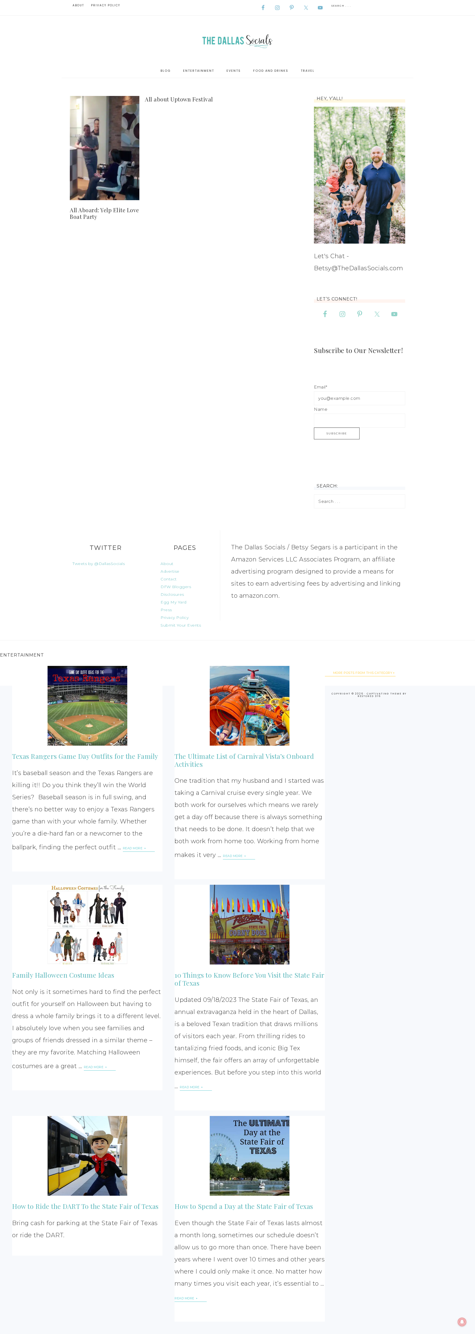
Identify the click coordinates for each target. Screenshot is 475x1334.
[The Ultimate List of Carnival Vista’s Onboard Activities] (250, 706)
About (167, 563)
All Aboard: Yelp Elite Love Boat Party (104, 213)
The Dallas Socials (237, 40)
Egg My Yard (174, 602)
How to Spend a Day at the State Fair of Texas (244, 1206)
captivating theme (384, 693)
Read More (133, 848)
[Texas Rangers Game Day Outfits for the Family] (87, 706)
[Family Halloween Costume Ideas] (87, 924)
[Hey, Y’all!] (359, 175)
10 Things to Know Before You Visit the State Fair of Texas (249, 979)
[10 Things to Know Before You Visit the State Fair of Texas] (250, 924)
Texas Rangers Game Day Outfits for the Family (85, 756)
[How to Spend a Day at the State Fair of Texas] (250, 1156)
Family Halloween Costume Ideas (63, 975)
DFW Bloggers (176, 586)
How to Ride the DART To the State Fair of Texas (85, 1206)
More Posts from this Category (363, 673)
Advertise (170, 571)
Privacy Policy (175, 617)
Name (320, 409)
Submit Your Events (181, 625)
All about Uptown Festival (179, 99)
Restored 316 (369, 696)
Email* (320, 387)
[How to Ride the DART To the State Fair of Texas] (87, 1156)
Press (166, 609)
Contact (169, 579)
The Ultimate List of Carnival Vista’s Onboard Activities (244, 760)
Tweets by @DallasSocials (99, 563)
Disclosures (172, 594)
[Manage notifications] (462, 1322)
